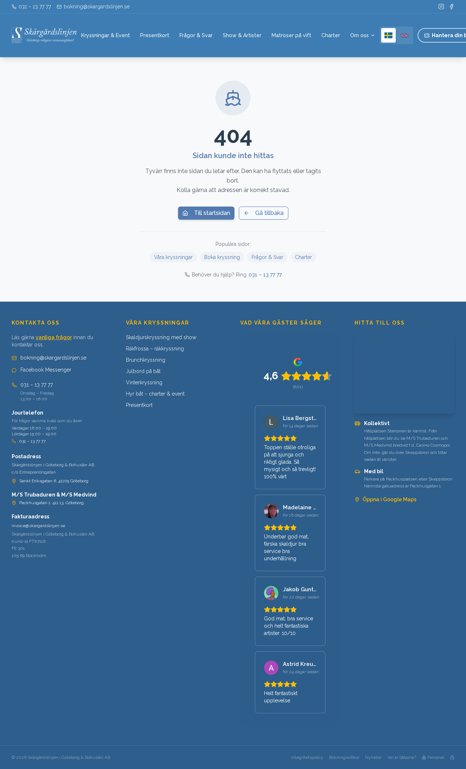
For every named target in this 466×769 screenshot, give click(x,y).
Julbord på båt (143, 371)
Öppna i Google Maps (389, 499)
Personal (435, 757)
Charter (330, 35)
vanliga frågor (54, 337)
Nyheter (373, 757)
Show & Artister (242, 35)
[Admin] (452, 757)
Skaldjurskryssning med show (161, 337)
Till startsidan (212, 212)
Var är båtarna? (401, 757)
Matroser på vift (291, 35)
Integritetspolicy (307, 757)
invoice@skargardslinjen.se (38, 525)
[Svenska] (388, 35)
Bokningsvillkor (344, 757)
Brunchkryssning (145, 360)
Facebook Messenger (45, 370)
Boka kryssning (222, 257)
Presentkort (154, 35)
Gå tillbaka (269, 212)
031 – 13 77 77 (265, 275)
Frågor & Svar (196, 35)
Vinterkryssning (144, 382)
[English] (404, 35)
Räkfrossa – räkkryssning (155, 349)
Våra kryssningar (173, 257)
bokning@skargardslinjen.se (53, 358)
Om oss (359, 35)
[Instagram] (441, 6)
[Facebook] (451, 6)
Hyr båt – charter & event (155, 394)
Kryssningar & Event (105, 35)
